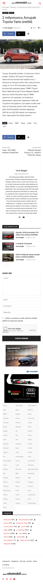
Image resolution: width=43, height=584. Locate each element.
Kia (4, 456)
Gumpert (18, 444)
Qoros (17, 486)
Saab (17, 490)
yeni (4, 126)
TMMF (17, 123)
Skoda (5, 495)
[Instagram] (19, 217)
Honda (30, 444)
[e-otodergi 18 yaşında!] (8, 247)
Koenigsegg (19, 456)
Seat (29, 490)
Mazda (5, 469)
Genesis (5, 444)
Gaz (17, 439)
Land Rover (31, 461)
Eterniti (30, 431)
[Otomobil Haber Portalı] (21, 573)
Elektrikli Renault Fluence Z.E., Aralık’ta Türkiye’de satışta (32, 152)
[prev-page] (3, 265)
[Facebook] (3, 579)
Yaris (35, 123)
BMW (5, 414)
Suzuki (18, 499)
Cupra (30, 422)
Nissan (18, 478)
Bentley (30, 410)
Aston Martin (32, 405)
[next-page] (7, 265)
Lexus (5, 465)
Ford (4, 439)
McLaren (18, 469)
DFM (29, 427)
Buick (30, 414)
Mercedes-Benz (33, 469)
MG (4, 473)
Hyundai (6, 448)
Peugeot (30, 482)
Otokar (5, 482)
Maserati (31, 465)
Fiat (17, 435)
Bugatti (18, 414)
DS (17, 431)
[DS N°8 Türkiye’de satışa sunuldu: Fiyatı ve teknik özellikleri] (8, 258)
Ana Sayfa (5, 7)
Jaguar (5, 452)
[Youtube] (23, 217)
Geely (30, 439)
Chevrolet (31, 418)
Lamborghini (7, 461)
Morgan (5, 478)
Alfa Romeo (19, 405)
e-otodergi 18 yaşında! (24, 243)
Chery (17, 418)
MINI (17, 473)
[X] (10, 579)
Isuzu (17, 448)
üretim (29, 123)
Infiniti (30, 448)
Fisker (30, 435)
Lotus (17, 465)
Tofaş (5, 503)
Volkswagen (32, 503)
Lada (29, 456)
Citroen (18, 422)
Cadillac (5, 418)
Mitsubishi (31, 473)
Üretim (12, 13)
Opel (29, 478)
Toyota (23, 123)
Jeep (17, 452)
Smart (17, 495)
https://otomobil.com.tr (21, 174)
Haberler (13, 7)
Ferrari (5, 435)
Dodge (5, 431)
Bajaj (17, 410)
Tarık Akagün (8, 28)
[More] (28, 33)
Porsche (5, 486)
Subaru (5, 499)
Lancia (18, 461)
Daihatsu (18, 427)
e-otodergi (6, 249)
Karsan (30, 452)
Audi (4, 410)
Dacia (5, 427)
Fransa (11, 123)
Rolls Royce (7, 490)
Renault (30, 486)
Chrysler (6, 422)
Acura (5, 405)
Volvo (5, 507)
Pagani (18, 482)
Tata (29, 499)
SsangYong (31, 495)
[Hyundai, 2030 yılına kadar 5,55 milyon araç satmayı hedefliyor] (8, 235)
